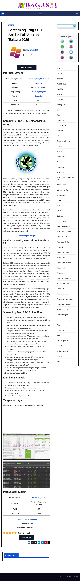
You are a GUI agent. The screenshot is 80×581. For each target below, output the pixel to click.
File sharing (61, 136)
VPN (58, 361)
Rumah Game (62, 330)
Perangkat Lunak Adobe (65, 299)
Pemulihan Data (62, 237)
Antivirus (60, 99)
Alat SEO (11, 25)
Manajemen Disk (63, 190)
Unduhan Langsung (26, 67)
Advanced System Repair (26, 236)
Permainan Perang (63, 320)
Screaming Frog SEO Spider (38, 79)
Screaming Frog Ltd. (38, 92)
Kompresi (60, 172)
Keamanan (61, 162)
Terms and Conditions (66, 577)
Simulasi (60, 335)
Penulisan (60, 273)
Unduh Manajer (62, 351)
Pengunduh (61, 268)
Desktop (60, 131)
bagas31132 (32, 50)
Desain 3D (60, 120)
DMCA (76, 577)
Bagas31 (38, 96)
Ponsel (59, 325)
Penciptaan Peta (63, 242)
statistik (59, 346)
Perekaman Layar (63, 309)
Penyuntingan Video (64, 278)
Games (59, 146)
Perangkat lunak (62, 294)
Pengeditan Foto (63, 252)
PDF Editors (61, 221)
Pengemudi (61, 257)
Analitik (59, 94)
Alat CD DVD (61, 84)
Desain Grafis (62, 125)
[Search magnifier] (74, 26)
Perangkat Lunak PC (64, 304)
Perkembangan (62, 315)
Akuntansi (60, 79)
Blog (58, 115)
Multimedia (61, 195)
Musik (59, 200)
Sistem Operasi (62, 341)
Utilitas (59, 356)
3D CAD (60, 68)
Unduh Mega (26, 537)
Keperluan (60, 167)
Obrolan (60, 211)
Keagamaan (61, 157)
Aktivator (60, 73)
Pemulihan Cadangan (64, 231)
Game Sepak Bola (63, 141)
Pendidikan (61, 247)
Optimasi (60, 216)
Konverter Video (62, 185)
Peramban (60, 289)
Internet (59, 151)
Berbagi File (61, 105)
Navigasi (60, 205)
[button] (77, 13)
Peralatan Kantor (63, 283)
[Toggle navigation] (40, 13)
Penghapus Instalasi (64, 263)
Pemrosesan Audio (63, 226)
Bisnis (59, 110)
